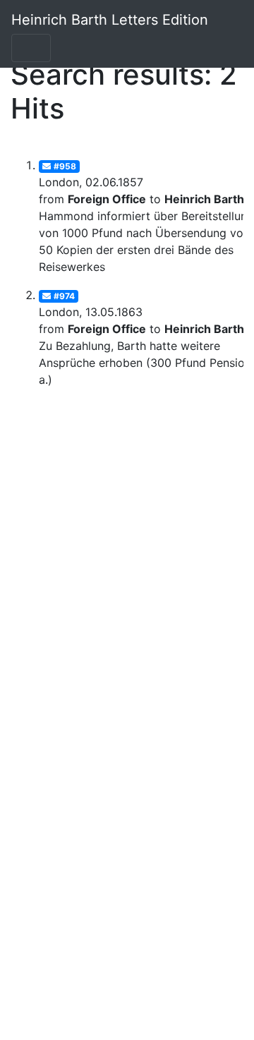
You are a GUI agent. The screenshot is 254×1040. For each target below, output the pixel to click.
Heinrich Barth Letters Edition (109, 19)
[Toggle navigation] (31, 48)
